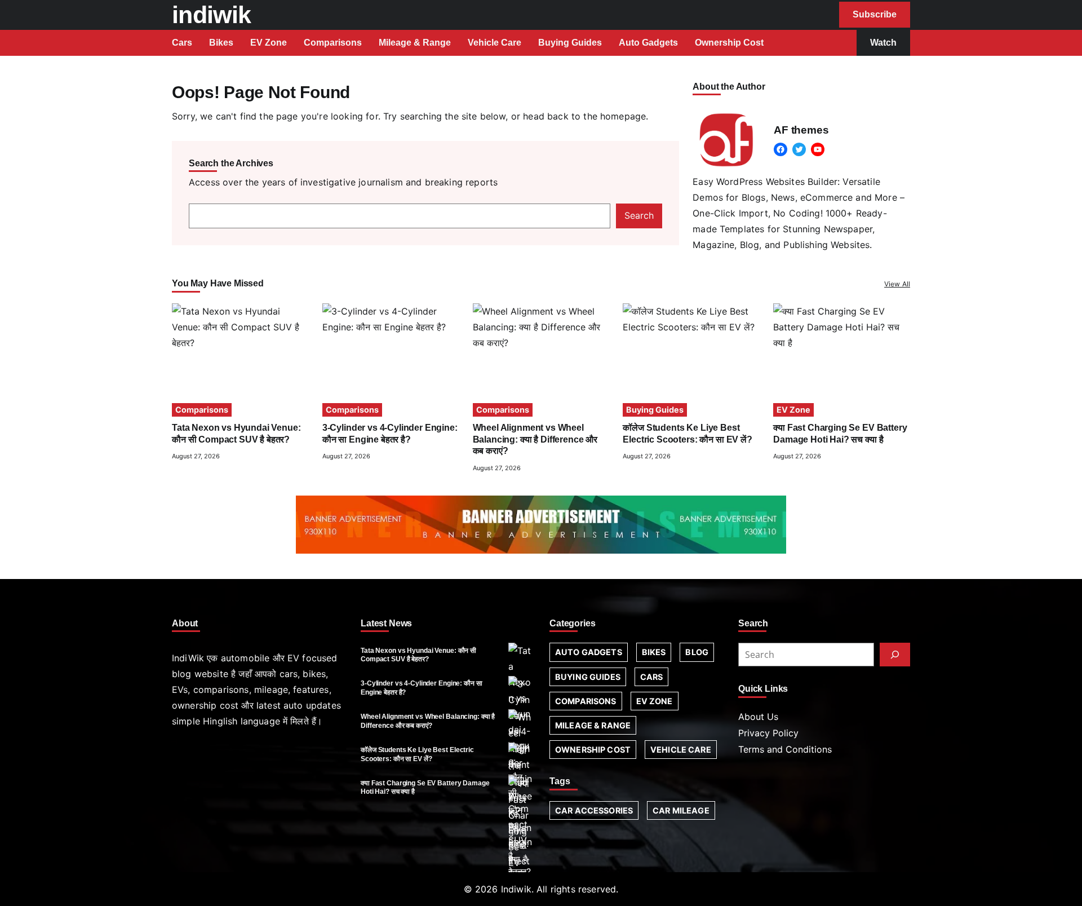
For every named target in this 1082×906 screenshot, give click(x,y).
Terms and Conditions (785, 749)
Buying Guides (655, 409)
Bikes (654, 652)
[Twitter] (799, 149)
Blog (696, 652)
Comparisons (201, 409)
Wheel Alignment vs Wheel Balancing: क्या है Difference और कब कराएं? (535, 439)
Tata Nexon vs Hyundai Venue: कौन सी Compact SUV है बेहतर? (418, 655)
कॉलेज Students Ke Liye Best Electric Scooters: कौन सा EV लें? (417, 754)
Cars (651, 677)
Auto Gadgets (588, 652)
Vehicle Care (680, 749)
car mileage (681, 810)
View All (897, 284)
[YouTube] (817, 149)
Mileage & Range (593, 725)
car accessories (594, 810)
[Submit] (895, 654)
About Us (758, 716)
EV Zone (793, 409)
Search (639, 215)
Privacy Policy (768, 733)
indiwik (211, 14)
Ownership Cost (593, 749)
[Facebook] (780, 149)
